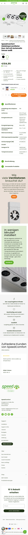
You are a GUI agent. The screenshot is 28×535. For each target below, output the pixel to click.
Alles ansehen (5, 350)
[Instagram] (2, 414)
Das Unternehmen (6, 454)
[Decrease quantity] (20, 88)
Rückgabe (3, 432)
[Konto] (23, 3)
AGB (4, 519)
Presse (3, 465)
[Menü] (1, 3)
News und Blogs (5, 462)
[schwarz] (3, 57)
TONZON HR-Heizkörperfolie (14, 87)
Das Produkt (4, 457)
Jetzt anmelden (14, 511)
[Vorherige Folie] (3, 19)
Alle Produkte (4, 478)
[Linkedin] (9, 414)
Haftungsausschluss (20, 519)
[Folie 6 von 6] (23, 36)
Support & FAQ (5, 427)
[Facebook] (12, 414)
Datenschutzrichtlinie (10, 519)
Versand (3, 429)
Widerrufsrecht (7, 444)
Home (2, 40)
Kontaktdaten (4, 440)
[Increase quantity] (24, 88)
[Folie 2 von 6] (8, 36)
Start (14, 196)
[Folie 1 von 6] (4, 36)
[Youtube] (6, 414)
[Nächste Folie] (24, 19)
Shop (7, 40)
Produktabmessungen (6, 480)
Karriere (3, 468)
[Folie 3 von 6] (12, 36)
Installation (4, 424)
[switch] (3, 533)
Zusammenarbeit (5, 459)
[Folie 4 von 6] (15, 36)
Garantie (3, 435)
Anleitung (3, 437)
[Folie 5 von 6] (19, 36)
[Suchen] (4, 3)
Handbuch (9, 262)
